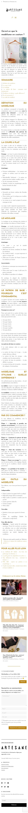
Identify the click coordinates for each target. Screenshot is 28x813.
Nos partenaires (4, 768)
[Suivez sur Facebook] (5, 783)
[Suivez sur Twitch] (5, 787)
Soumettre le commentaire (17, 727)
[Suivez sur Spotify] (8, 787)
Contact (3, 770)
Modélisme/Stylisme (14, 600)
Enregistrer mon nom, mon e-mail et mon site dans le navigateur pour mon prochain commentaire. (13, 722)
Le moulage (6, 87)
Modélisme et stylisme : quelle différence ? (14, 93)
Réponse (22, 681)
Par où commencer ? (8, 95)
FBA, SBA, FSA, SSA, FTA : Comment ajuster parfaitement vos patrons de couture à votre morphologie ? (13, 626)
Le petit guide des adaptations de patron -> (14, 555)
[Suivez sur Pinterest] (2, 787)
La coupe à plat (7, 85)
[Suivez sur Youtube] (8, 783)
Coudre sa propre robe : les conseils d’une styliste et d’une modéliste (13, 598)
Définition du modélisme (8, 83)
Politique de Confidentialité (7, 766)
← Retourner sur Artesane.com (8, 1)
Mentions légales (5, 764)
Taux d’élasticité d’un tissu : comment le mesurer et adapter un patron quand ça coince (13, 656)
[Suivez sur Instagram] (2, 783)
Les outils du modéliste (9, 97)
